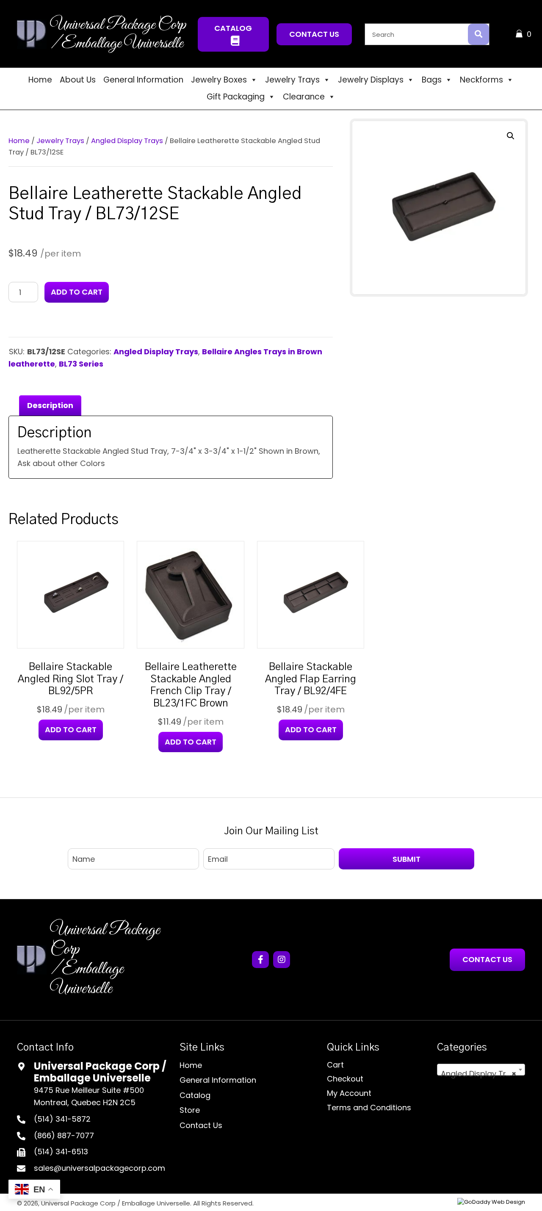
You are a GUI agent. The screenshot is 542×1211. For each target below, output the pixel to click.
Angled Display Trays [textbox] (480, 1073)
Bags (432, 80)
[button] (233, 34)
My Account (349, 1093)
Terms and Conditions (369, 1107)
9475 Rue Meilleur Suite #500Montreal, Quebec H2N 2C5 (89, 1096)
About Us (78, 80)
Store (190, 1110)
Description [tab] (50, 405)
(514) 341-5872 (62, 1119)
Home (40, 80)
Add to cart (76, 292)
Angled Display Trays (127, 141)
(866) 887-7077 (64, 1135)
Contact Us (201, 1125)
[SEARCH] (478, 34)
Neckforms (481, 80)
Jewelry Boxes (219, 80)
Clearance (304, 96)
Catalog (195, 1095)
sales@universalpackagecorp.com (99, 1168)
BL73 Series (81, 364)
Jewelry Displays (371, 80)
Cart (335, 1064)
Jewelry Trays (292, 80)
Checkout (345, 1078)
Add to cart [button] (71, 729)
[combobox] (481, 1070)
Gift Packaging (236, 96)
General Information (143, 80)
